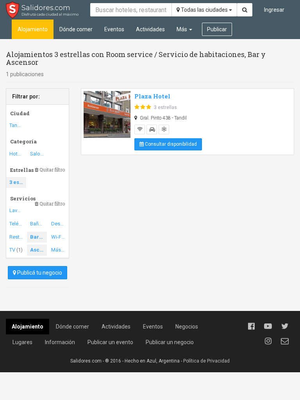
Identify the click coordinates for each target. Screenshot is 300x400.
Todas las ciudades (204, 10)
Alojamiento (33, 29)
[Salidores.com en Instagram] (268, 341)
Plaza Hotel (152, 96)
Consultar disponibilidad (170, 144)
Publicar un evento (110, 342)
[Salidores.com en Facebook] (251, 326)
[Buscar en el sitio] (244, 9)
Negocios (186, 326)
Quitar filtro (51, 169)
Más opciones (59, 250)
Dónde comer (76, 29)
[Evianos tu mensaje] (284, 341)
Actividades (150, 29)
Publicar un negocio (170, 342)
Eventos (114, 29)
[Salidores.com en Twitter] (284, 326)
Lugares (22, 342)
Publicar (217, 29)
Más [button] (182, 29)
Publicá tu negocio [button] (39, 273)
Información (60, 342)
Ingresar (274, 10)
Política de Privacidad (206, 361)
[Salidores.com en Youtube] (268, 326)
